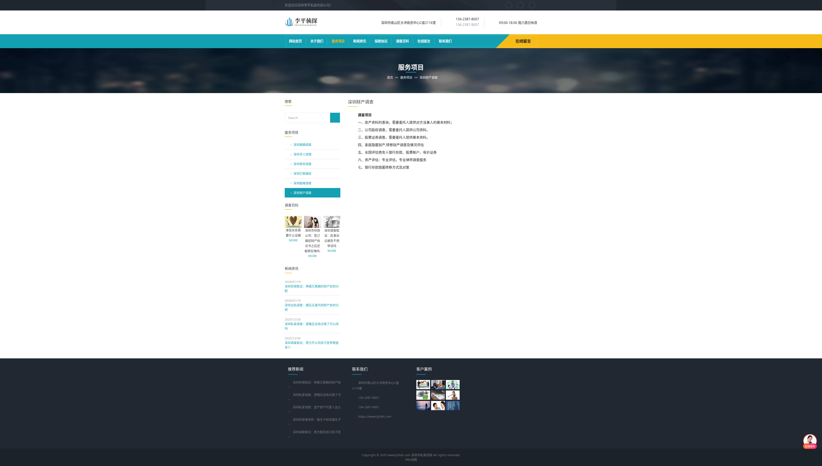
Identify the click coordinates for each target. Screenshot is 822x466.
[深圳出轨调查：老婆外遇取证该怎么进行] (453, 395)
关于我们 (316, 41)
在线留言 (423, 41)
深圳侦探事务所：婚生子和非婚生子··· (314, 421)
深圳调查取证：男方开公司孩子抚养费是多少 (312, 345)
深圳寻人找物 (302, 154)
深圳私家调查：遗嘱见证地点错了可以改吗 (312, 326)
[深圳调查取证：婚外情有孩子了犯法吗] (423, 405)
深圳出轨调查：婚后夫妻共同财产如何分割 (312, 307)
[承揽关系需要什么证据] (293, 225)
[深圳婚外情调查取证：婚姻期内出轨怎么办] (438, 395)
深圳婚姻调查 (302, 144)
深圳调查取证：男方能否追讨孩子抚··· (314, 434)
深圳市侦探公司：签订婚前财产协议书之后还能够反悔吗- (313, 240)
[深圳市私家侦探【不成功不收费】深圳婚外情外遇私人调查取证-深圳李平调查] (302, 25)
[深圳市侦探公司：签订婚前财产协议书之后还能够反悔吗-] (312, 226)
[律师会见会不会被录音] (423, 384)
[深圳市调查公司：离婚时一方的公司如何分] (438, 384)
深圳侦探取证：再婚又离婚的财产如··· (314, 384)
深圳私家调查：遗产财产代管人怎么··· (314, 409)
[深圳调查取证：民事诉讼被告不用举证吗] (331, 226)
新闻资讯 (359, 41)
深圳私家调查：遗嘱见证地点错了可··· (314, 397)
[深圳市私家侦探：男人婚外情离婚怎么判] (453, 384)
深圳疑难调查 (302, 183)
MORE (293, 240)
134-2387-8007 (467, 24)
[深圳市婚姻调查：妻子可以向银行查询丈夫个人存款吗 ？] (423, 395)
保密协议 (381, 41)
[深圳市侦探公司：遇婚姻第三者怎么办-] (438, 405)
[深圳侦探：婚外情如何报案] (453, 405)
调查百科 (402, 41)
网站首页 (295, 41)
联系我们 (445, 41)
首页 (390, 77)
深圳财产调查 (429, 77)
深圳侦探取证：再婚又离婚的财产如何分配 (312, 288)
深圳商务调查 (302, 164)
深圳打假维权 (302, 173)
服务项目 (338, 41)
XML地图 (411, 459)
